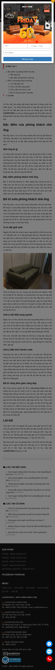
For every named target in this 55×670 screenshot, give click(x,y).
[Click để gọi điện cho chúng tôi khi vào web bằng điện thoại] (49, 659)
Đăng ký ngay (27, 59)
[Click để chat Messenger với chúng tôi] (49, 644)
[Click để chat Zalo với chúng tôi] (49, 651)
